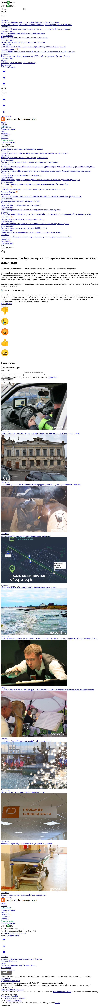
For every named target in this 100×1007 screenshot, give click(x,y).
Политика (55, 22)
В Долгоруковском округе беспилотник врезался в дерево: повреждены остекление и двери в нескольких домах (47, 166)
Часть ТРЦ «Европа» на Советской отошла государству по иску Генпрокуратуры (34, 153)
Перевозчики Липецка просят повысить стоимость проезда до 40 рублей (31, 232)
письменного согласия (62, 992)
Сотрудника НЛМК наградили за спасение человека (23, 42)
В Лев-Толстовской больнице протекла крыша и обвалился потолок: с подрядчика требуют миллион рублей (46, 214)
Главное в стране (8, 129)
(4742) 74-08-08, (12, 998)
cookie (57, 1003)
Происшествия (16, 22)
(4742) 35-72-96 (11, 933)
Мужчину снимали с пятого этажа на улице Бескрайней (24, 38)
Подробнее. (6, 978)
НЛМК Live (6, 44)
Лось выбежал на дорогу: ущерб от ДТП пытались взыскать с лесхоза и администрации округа (40, 180)
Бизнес (31, 22)
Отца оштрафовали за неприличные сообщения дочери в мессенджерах (31, 210)
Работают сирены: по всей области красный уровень (23, 33)
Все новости (6, 116)
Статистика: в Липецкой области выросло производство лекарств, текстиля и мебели (36, 25)
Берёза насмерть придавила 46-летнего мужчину (21, 175)
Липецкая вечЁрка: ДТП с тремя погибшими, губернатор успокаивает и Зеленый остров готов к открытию (46, 171)
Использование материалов (12, 989)
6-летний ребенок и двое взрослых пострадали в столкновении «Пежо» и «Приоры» (36, 29)
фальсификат (6, 304)
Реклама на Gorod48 (9, 996)
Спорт (25, 22)
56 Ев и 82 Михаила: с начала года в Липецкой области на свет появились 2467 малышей (38, 52)
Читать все (5, 194)
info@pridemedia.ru (14, 1000)
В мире (12, 67)
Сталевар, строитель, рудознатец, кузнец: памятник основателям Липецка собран (35, 184)
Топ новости (6, 65)
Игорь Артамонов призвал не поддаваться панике (22, 149)
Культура (38, 22)
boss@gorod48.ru (13, 935)
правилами (53, 377)
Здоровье (46, 22)
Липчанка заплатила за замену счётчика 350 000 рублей (24, 228)
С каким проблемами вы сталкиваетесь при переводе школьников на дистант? (33, 47)
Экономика (5, 27)
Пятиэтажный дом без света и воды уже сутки (20, 201)
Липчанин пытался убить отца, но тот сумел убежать (23, 219)
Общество (5, 22)
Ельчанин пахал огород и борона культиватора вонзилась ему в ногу (29, 162)
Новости (4, 20)
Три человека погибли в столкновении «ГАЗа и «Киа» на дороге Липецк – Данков (35, 56)
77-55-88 (22, 998)
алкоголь (4, 306)
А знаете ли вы (7, 140)
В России (5, 67)
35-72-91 (22, 933)
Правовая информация (10, 981)
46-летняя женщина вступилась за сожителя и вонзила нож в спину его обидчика (35, 224)
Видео (3, 60)
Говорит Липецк (8, 49)
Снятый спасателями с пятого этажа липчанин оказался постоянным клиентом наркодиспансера (41, 196)
